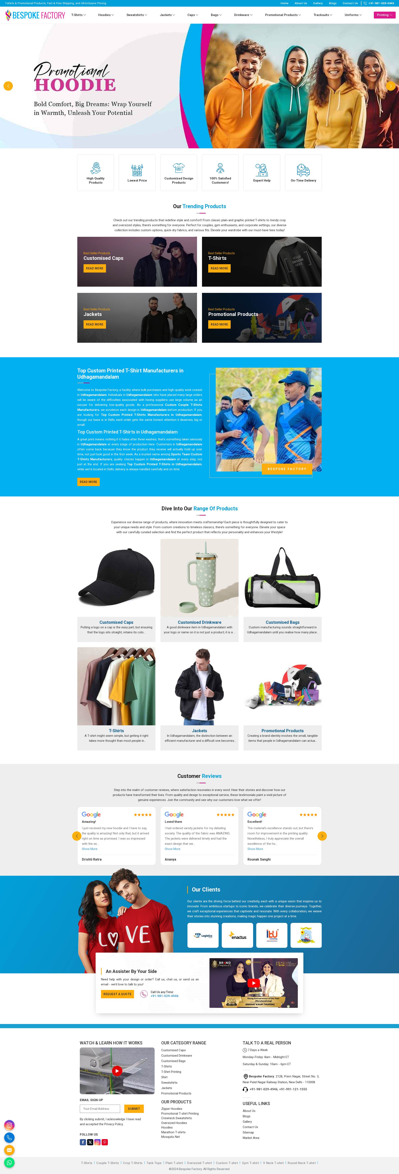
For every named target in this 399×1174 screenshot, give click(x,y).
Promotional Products (281, 15)
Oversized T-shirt (199, 1163)
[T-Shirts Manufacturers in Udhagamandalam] (116, 686)
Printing (383, 15)
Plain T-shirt (174, 1163)
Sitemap (248, 1132)
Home (284, 3)
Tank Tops (154, 1163)
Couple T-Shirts (107, 1163)
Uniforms (351, 15)
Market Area (251, 1138)
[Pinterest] (105, 1142)
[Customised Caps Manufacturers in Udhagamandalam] (116, 578)
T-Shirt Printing (171, 1072)
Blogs (332, 3)
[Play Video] (117, 1071)
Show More (89, 849)
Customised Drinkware (199, 622)
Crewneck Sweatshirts (176, 1118)
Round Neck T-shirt (302, 1163)
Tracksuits (321, 15)
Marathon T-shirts (173, 1132)
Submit (134, 1108)
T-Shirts (77, 15)
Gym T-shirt (250, 1163)
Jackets (166, 15)
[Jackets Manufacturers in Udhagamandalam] (199, 686)
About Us (301, 3)
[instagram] (9, 1125)
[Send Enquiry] (9, 1150)
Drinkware (241, 15)
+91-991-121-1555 (293, 1089)
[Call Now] (9, 1137)
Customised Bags (283, 622)
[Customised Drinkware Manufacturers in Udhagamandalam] (199, 578)
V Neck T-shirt (273, 1163)
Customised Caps (116, 622)
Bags (214, 15)
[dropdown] (84, 15)
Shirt (164, 1077)
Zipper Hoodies (171, 1109)
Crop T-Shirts (133, 1163)
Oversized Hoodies (174, 1123)
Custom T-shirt (227, 1163)
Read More (88, 482)
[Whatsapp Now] (9, 1162)
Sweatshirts (135, 15)
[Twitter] (90, 1142)
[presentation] (76, 836)
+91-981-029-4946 (381, 3)
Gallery (318, 3)
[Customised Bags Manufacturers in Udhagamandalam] (283, 578)
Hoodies (104, 15)
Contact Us (350, 3)
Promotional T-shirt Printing (180, 1113)
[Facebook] (83, 1142)
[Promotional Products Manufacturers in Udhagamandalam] (283, 686)
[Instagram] (97, 1142)
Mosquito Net (170, 1137)
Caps (191, 15)
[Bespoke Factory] (35, 15)
